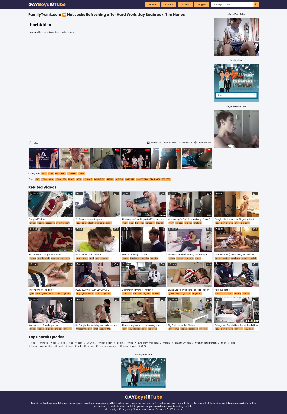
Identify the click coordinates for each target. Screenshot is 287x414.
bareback (50, 223)
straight (87, 179)
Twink (81, 173)
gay (37, 179)
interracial (99, 223)
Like (36, 142)
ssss (80, 342)
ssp (55, 342)
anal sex (197, 223)
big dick (179, 223)
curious (119, 179)
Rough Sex (60, 173)
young (90, 342)
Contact (161, 409)
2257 (170, 409)
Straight (71, 173)
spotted (166, 179)
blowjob (159, 223)
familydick (99, 179)
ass (97, 258)
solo (80, 346)
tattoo (109, 223)
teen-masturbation (42, 346)
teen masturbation (206, 342)
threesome (220, 293)
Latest (185, 4)
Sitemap (150, 409)
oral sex (188, 223)
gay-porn (65, 258)
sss (33, 342)
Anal (44, 173)
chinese (43, 342)
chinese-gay (105, 342)
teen (223, 342)
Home (152, 4)
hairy (171, 223)
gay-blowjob (227, 223)
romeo (90, 346)
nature (110, 179)
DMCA (179, 409)
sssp (70, 346)
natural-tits (105, 329)
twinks (33, 223)
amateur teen (183, 342)
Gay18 (47, 4)
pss (63, 342)
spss (125, 346)
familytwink (142, 179)
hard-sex (129, 179)
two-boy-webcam (148, 342)
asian (120, 342)
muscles (145, 258)
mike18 (166, 342)
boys (79, 179)
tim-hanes (155, 179)
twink (44, 179)
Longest (201, 4)
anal (51, 179)
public (71, 179)
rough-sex (61, 179)
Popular (169, 4)
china (130, 342)
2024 (143, 346)
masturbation (62, 223)
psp (134, 346)
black (90, 223)
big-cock (139, 223)
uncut (198, 258)
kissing (41, 223)
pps (233, 342)
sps (71, 342)
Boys (50, 173)
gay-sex (55, 258)
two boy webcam (108, 346)
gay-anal (196, 293)
